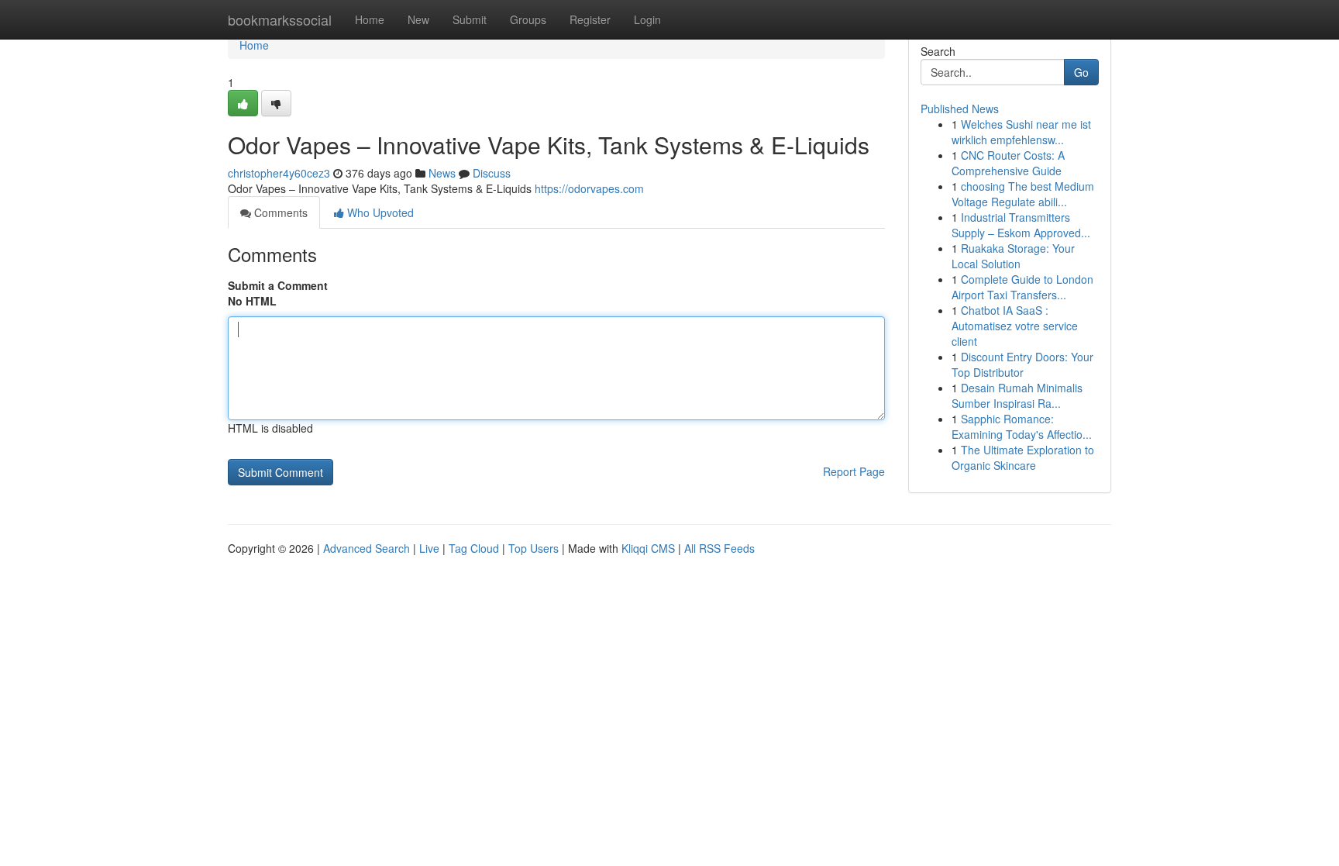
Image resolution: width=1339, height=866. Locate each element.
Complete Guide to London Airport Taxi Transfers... (1022, 286)
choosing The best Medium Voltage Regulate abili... (1023, 193)
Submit (470, 19)
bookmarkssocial (280, 19)
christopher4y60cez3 (279, 173)
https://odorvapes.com (589, 188)
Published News (960, 108)
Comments (279, 212)
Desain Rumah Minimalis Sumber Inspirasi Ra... (1017, 395)
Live (429, 548)
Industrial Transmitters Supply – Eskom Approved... (1021, 224)
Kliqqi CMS (648, 548)
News (442, 173)
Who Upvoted (379, 212)
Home (369, 19)
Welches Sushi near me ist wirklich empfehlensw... (1021, 131)
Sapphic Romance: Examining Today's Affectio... (1022, 426)
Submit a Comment (278, 285)
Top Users (533, 548)
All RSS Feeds (719, 548)
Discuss (492, 173)
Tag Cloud (474, 548)
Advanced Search (366, 548)
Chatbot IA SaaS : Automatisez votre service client (1015, 325)
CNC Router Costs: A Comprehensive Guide (1008, 162)
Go (1081, 72)
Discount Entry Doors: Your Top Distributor (1022, 364)
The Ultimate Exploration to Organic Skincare (1023, 457)
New (418, 19)
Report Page (854, 471)
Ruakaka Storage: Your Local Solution (1013, 255)
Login (647, 19)
